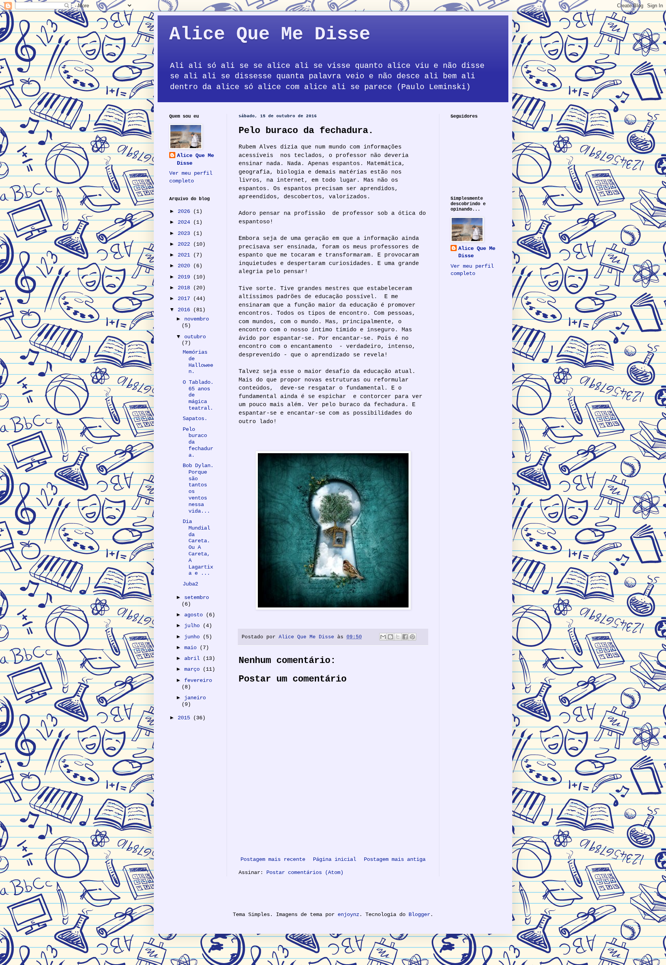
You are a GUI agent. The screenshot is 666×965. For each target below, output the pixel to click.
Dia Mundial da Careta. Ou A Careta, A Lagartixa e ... (198, 547)
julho (193, 626)
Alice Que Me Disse (269, 34)
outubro (195, 337)
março (193, 669)
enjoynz (348, 914)
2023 (185, 233)
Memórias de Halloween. (198, 362)
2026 (185, 211)
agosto (195, 615)
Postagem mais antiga (395, 859)
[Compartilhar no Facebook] (405, 637)
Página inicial (334, 859)
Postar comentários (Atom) (304, 872)
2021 (185, 255)
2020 (185, 266)
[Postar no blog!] (390, 637)
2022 (185, 244)
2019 (185, 277)
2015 (185, 718)
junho (193, 637)
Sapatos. (195, 418)
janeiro (195, 698)
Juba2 (190, 584)
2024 (185, 222)
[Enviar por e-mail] (383, 637)
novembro (196, 319)
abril (193, 658)
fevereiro (198, 680)
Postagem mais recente (272, 859)
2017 (185, 298)
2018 (185, 288)
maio (192, 647)
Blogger (419, 914)
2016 (185, 310)
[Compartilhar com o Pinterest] (412, 637)
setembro (196, 597)
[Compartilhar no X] (398, 637)
